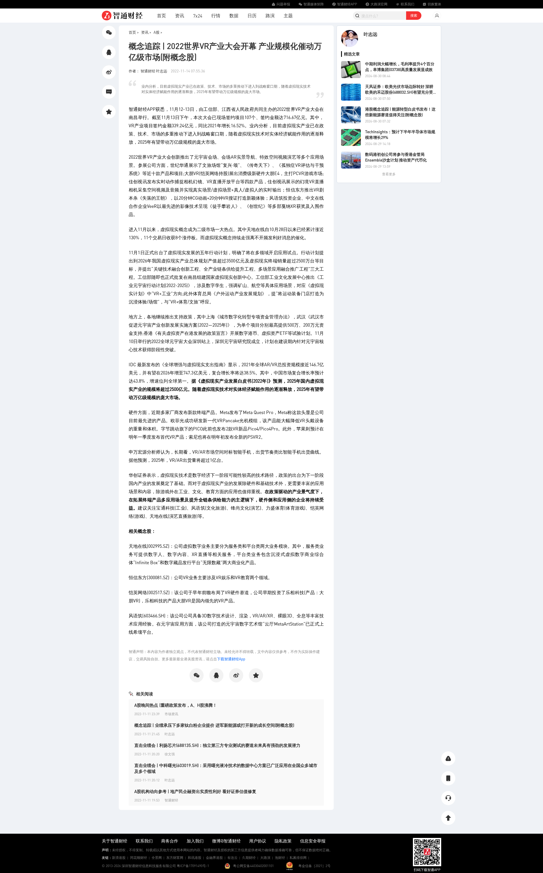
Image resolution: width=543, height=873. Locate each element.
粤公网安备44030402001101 (253, 866)
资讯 (179, 15)
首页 (161, 15)
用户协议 (257, 841)
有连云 (232, 857)
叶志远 (370, 34)
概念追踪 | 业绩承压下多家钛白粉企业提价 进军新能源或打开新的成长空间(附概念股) (214, 725)
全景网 (157, 857)
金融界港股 (214, 857)
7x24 (197, 16)
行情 (215, 15)
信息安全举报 (313, 841)
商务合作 (169, 841)
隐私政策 (283, 841)
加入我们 (195, 841)
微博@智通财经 (226, 841)
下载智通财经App (231, 658)
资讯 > (146, 32)
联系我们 (144, 841)
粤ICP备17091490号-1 (193, 866)
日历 (252, 15)
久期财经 (249, 857)
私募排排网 (298, 857)
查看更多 (389, 174)
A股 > (158, 32)
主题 (288, 15)
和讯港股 (194, 857)
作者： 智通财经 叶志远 (148, 70)
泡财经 (280, 857)
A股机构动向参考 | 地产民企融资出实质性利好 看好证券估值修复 (195, 791)
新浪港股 (119, 857)
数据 (233, 15)
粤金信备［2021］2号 (314, 866)
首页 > (134, 32)
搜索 (413, 15)
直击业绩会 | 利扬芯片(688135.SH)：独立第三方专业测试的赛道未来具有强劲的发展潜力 (217, 745)
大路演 (265, 857)
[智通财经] (122, 15)
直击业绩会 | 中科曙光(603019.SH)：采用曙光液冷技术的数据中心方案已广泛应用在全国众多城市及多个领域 (225, 768)
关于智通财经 (114, 841)
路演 (270, 15)
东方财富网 (174, 857)
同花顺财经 (138, 857)
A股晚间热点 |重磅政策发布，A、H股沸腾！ (175, 705)
